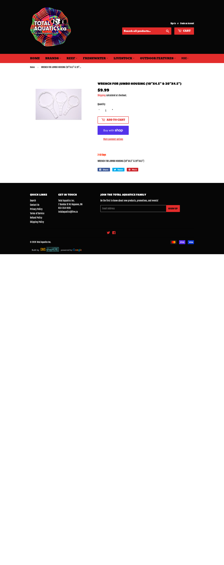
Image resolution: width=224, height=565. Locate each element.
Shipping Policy (37, 222)
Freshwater (94, 58)
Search (33, 200)
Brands (52, 58)
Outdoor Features (157, 58)
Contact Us (34, 204)
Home (35, 58)
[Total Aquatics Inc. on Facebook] (114, 233)
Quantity (101, 104)
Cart (187, 31)
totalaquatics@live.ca (68, 211)
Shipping (102, 95)
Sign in (173, 23)
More (184, 58)
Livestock (123, 58)
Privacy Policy (36, 209)
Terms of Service (37, 213)
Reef (71, 58)
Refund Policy (36, 217)
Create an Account (187, 23)
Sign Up (173, 208)
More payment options (113, 139)
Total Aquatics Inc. (44, 242)
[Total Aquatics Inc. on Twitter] (108, 233)
